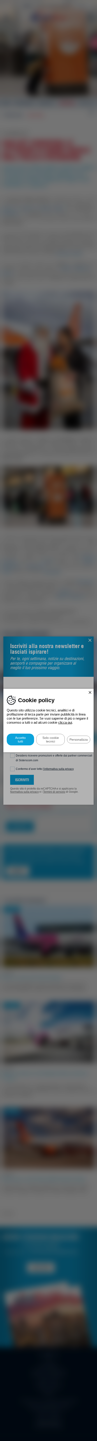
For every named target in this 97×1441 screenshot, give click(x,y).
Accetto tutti (20, 739)
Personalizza (78, 739)
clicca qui (65, 722)
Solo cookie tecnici (50, 739)
